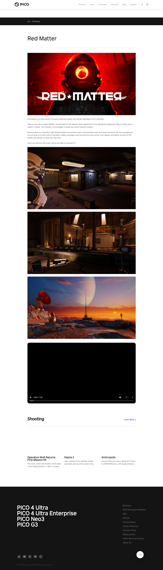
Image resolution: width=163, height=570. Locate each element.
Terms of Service (130, 526)
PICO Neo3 (30, 519)
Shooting (36, 21)
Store (92, 4)
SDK (125, 513)
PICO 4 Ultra (32, 507)
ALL (29, 21)
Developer (103, 4)
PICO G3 (27, 524)
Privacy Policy (129, 522)
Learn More (129, 419)
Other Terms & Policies (133, 538)
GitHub (126, 518)
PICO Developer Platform (134, 509)
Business (114, 4)
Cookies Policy (129, 530)
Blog (124, 4)
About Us (127, 542)
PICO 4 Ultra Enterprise (47, 513)
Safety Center (129, 534)
